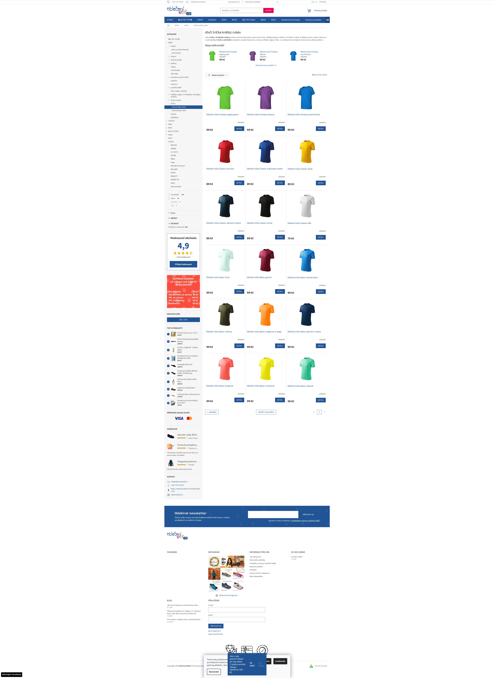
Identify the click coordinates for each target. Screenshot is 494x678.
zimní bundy (176, 53)
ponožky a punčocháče (180, 77)
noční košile (175, 70)
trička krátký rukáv (179, 107)
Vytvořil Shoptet (321, 666)
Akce (175, 198)
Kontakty (253, 570)
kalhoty (174, 63)
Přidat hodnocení (183, 264)
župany (173, 114)
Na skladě (177, 194)
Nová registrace (214, 631)
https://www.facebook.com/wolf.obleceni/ (185, 490)
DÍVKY (170, 42)
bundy (173, 46)
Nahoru (212, 412)
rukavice (174, 84)
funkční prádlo (176, 60)
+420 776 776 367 (177, 485)
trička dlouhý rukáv (179, 110)
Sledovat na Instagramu (228, 595)
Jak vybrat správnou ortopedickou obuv (182, 605)
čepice (173, 56)
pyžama (174, 80)
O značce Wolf (296, 557)
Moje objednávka (256, 576)
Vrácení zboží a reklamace (260, 573)
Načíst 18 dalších (266, 412)
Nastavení (214, 671)
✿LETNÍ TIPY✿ (174, 39)
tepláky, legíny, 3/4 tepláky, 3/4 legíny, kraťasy (186, 95)
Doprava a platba (256, 566)
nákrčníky (174, 74)
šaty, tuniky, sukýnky (179, 91)
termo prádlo (176, 100)
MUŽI (170, 128)
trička (173, 103)
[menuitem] (169, 20)
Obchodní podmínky (253, 2)
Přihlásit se (308, 514)
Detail (239, 128)
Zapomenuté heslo (215, 634)
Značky (171, 141)
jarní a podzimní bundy (180, 49)
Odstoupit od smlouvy (11, 674)
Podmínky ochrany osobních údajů (263, 563)
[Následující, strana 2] (319, 412)
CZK (313, 2)
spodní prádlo (176, 87)
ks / (183, 320)
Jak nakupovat (234, 2)
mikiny (173, 67)
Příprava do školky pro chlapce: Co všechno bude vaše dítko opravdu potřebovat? (184, 612)
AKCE (170, 138)
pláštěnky (174, 117)
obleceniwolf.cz (177, 495)
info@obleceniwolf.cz (179, 481)
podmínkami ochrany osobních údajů (305, 520)
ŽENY (170, 124)
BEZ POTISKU (173, 131)
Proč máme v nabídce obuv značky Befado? (184, 619)
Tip (174, 205)
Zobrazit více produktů (265, 65)
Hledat (268, 10)
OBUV (170, 135)
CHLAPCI (171, 121)
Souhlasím (280, 661)
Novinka (175, 202)
